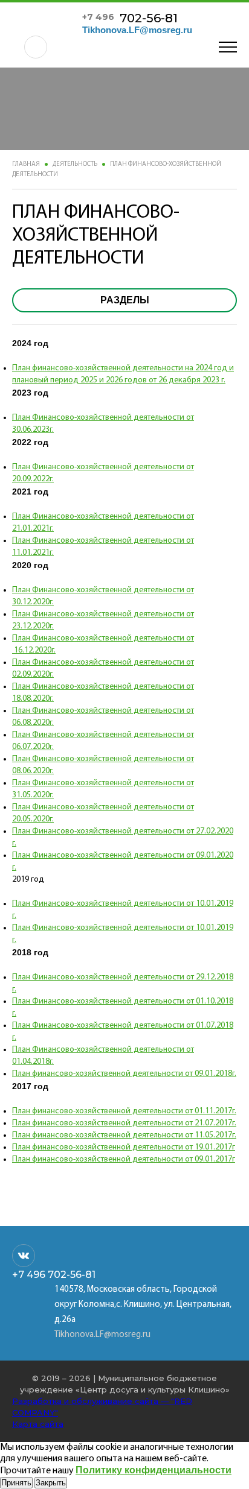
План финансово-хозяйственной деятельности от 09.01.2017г (123, 1159)
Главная (26, 164)
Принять (16, 1482)
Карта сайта (37, 1424)
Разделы (124, 300)
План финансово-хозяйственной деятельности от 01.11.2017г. (124, 1111)
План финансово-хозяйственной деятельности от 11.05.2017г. (124, 1135)
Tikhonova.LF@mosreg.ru (137, 30)
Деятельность (75, 164)
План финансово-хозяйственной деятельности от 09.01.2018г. (124, 1073)
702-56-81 (130, 18)
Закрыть (51, 1482)
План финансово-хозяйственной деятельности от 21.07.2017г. (124, 1123)
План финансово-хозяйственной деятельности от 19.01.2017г (123, 1147)
